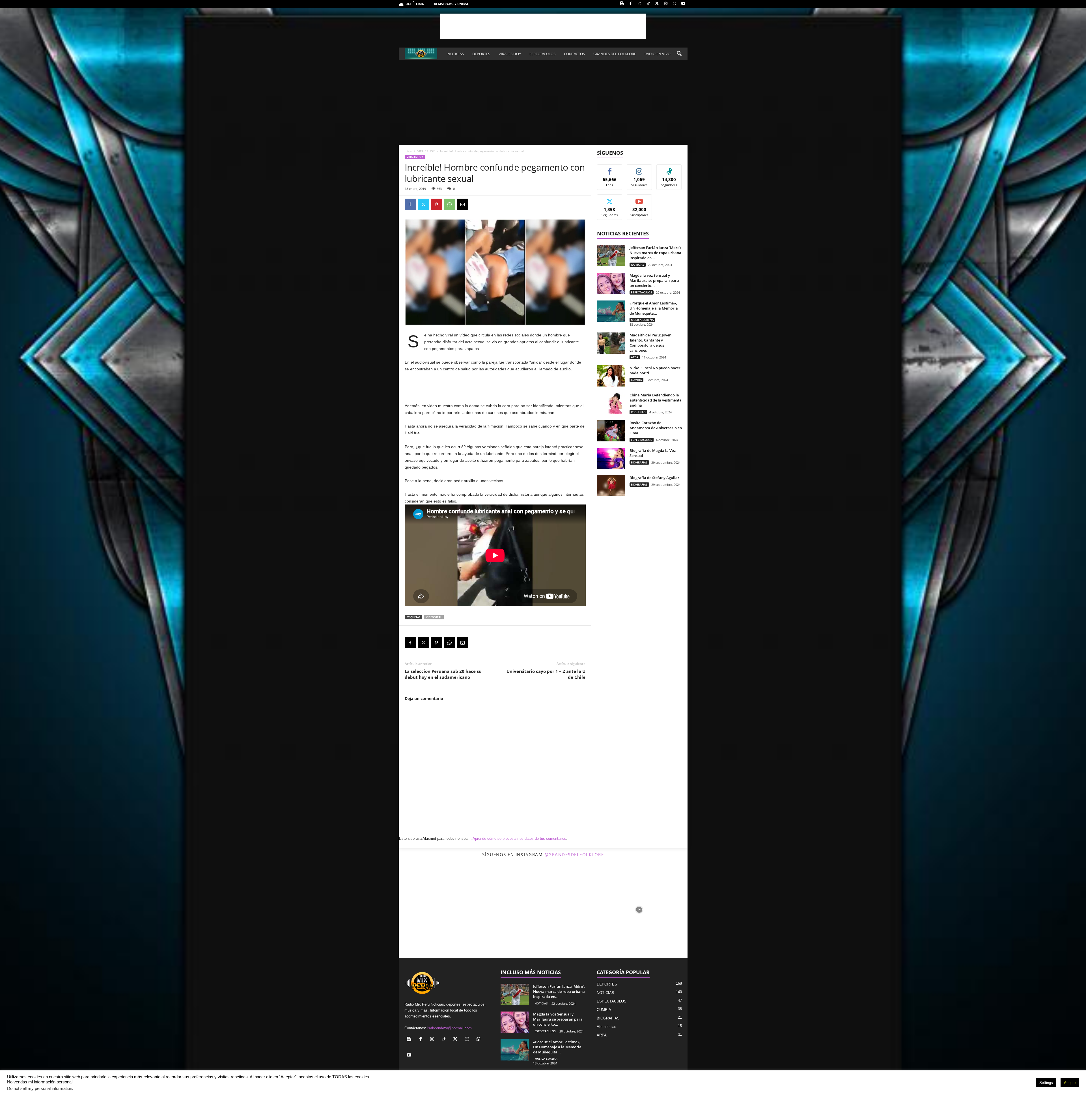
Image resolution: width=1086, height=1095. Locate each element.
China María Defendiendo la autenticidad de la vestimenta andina (656, 400)
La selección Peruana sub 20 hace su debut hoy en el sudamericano (443, 674)
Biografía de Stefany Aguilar (654, 477)
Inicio (408, 151)
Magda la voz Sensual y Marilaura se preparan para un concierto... (654, 280)
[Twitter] (657, 4)
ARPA (634, 357)
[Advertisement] (543, 26)
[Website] (665, 4)
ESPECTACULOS (542, 53)
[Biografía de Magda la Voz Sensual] (611, 458)
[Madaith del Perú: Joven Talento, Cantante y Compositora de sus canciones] (611, 343)
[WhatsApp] (674, 4)
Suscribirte (639, 199)
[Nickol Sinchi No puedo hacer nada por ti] (611, 376)
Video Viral (434, 617)
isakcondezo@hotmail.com (449, 1028)
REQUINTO (638, 412)
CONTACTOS (574, 53)
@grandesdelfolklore (574, 854)
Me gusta (609, 169)
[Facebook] (630, 4)
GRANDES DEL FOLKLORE (614, 53)
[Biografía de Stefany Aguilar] (611, 485)
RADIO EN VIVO (658, 53)
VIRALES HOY (510, 53)
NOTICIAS (455, 53)
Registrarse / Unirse (451, 4)
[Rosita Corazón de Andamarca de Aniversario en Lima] (611, 430)
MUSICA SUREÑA (642, 320)
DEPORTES (481, 53)
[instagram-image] (447, 910)
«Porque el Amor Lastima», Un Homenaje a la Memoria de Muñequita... (654, 308)
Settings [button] (1046, 1083)
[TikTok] (648, 4)
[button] (679, 54)
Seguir (639, 169)
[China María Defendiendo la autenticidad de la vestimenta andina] (611, 403)
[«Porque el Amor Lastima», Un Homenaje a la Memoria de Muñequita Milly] (611, 311)
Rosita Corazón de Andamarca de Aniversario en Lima (656, 427)
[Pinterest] (436, 204)
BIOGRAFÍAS (639, 462)
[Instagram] (639, 4)
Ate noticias (606, 1027)
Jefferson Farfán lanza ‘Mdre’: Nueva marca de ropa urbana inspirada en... (655, 252)
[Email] (462, 204)
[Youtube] (683, 4)
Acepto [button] (1070, 1083)
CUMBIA (636, 380)
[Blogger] (622, 4)
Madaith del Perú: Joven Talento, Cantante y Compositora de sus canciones (650, 342)
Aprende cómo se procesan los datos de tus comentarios (519, 838)
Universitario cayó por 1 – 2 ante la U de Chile (546, 674)
